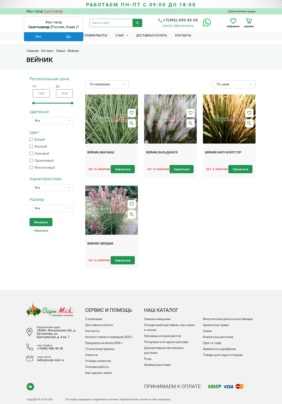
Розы (148, 358)
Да (68, 37)
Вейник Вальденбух (162, 152)
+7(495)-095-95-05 (180, 20)
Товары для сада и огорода (223, 355)
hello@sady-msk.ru (50, 360)
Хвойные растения (157, 364)
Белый (39, 139)
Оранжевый (44, 161)
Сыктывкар (53, 11)
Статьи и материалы (100, 349)
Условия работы (94, 35)
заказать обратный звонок (178, 25)
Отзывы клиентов (98, 361)
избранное (233, 26)
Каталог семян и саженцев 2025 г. (109, 337)
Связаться (122, 169)
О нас (119, 35)
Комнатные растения (218, 337)
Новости (91, 355)
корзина (249, 26)
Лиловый (41, 153)
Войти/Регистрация (243, 11)
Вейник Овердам (100, 243)
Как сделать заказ (98, 373)
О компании (93, 319)
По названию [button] (100, 84)
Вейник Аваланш (100, 152)
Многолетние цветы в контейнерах (228, 319)
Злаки (207, 331)
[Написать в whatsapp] (205, 25)
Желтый (40, 146)
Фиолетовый (44, 168)
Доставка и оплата (151, 35)
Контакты (183, 35)
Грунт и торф (212, 343)
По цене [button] (223, 84)
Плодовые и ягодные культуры (166, 342)
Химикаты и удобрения (219, 349)
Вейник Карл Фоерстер (223, 152)
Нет (38, 37)
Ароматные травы (216, 325)
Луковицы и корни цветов (162, 336)
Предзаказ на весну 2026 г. (104, 343)
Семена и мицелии (157, 319)
